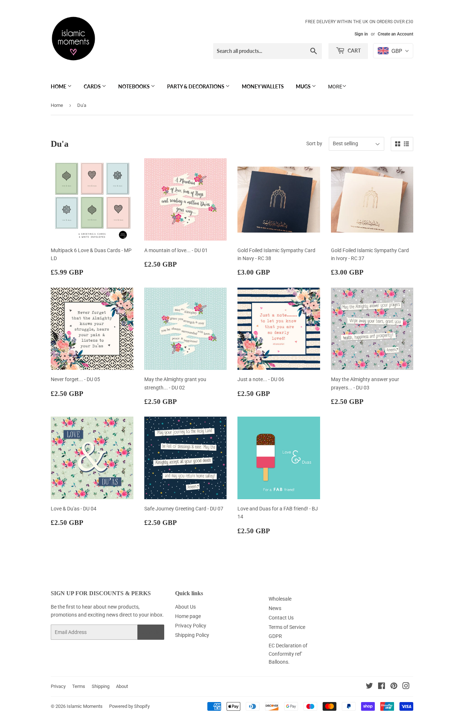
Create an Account (395, 34)
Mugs (304, 86)
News (275, 608)
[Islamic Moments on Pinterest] (394, 687)
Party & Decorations (196, 86)
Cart (354, 50)
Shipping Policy (192, 635)
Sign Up (151, 632)
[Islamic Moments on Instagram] (406, 687)
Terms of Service (287, 627)
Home (59, 86)
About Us (185, 607)
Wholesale (280, 599)
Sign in (361, 34)
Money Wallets (263, 86)
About (122, 686)
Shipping (100, 686)
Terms (78, 686)
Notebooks (134, 86)
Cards (93, 86)
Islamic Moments (85, 706)
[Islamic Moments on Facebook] (381, 687)
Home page (188, 616)
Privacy (58, 686)
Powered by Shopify (129, 706)
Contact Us (281, 618)
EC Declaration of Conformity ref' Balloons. (288, 654)
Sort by (314, 143)
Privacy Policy (190, 626)
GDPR (275, 636)
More (335, 86)
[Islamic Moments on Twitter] (369, 687)
